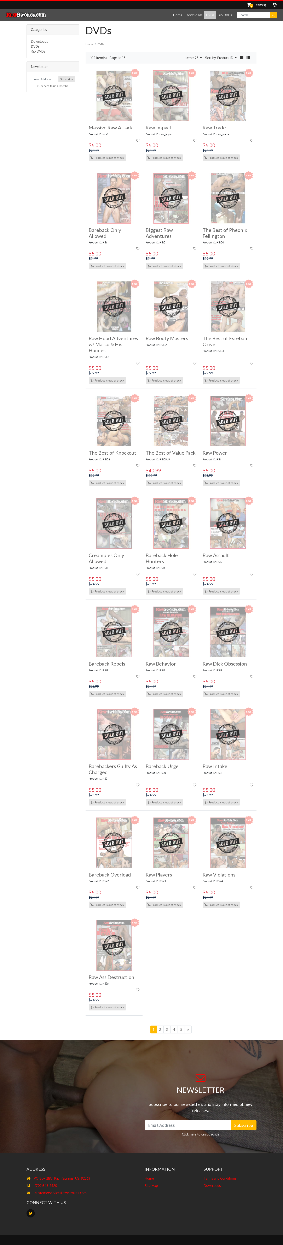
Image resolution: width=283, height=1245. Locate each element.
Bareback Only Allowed (105, 233)
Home (177, 15)
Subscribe (66, 79)
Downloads (194, 15)
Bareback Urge (162, 766)
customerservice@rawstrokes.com (60, 1193)
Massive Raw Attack (111, 127)
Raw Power (215, 453)
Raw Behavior (161, 664)
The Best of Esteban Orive (225, 341)
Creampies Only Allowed (106, 558)
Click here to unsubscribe (53, 86)
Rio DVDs (225, 15)
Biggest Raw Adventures (159, 233)
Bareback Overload (110, 875)
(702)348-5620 (45, 1186)
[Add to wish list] (137, 140)
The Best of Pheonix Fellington (225, 233)
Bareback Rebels (107, 664)
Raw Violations (219, 875)
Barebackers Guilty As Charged (113, 769)
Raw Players (159, 875)
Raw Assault (216, 555)
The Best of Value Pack (171, 453)
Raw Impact (159, 127)
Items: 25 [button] (192, 58)
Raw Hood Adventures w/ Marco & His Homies (113, 344)
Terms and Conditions (220, 1178)
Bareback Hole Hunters (162, 558)
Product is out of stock (109, 157)
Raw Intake (215, 766)
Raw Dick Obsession (225, 664)
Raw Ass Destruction (111, 977)
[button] (241, 58)
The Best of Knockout (112, 453)
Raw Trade (214, 127)
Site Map (151, 1186)
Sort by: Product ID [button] (219, 58)
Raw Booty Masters (167, 338)
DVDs (210, 15)
